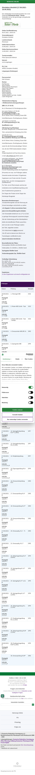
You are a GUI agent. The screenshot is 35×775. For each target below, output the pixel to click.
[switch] (30, 392)
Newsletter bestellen (17, 702)
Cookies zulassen (18, 410)
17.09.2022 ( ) (5, 332)
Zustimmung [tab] (6, 359)
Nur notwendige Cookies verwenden (17, 419)
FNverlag (7, 741)
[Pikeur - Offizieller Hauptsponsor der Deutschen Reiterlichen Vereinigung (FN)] (17, 755)
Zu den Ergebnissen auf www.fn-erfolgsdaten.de (16, 274)
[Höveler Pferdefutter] (17, 764)
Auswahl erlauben (17, 414)
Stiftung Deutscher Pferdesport (20, 741)
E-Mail (25, 685)
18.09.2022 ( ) (5, 294)
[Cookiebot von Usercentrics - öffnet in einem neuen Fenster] (26, 354)
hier (22, 698)
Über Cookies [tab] (29, 359)
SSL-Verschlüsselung (27, 745)
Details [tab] (18, 359)
